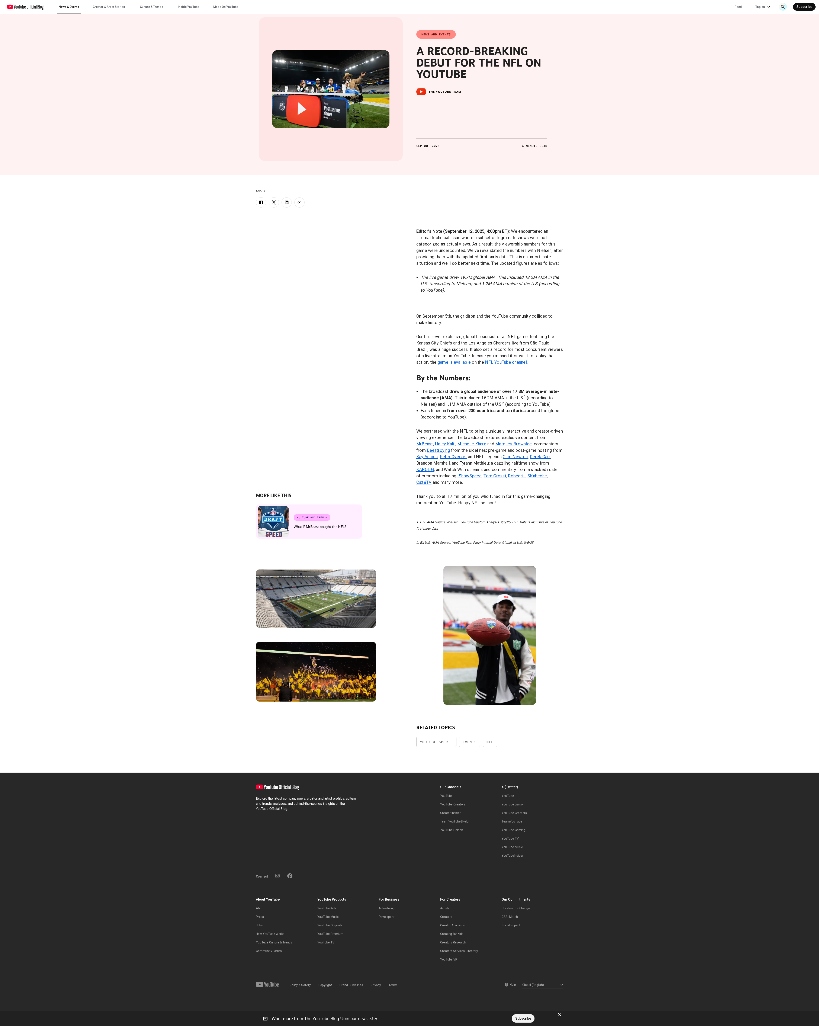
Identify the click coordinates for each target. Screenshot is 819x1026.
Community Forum (269, 951)
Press (260, 916)
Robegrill (516, 475)
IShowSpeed (469, 475)
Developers (386, 916)
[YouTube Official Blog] (25, 7)
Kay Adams (427, 456)
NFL (490, 742)
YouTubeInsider (512, 855)
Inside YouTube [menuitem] (188, 7)
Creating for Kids (451, 934)
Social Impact (511, 925)
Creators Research (453, 942)
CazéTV (424, 482)
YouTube (446, 796)
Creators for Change (516, 908)
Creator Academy (452, 925)
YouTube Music (512, 847)
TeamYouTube (512, 821)
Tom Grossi (495, 475)
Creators (446, 916)
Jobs (259, 925)
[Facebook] (261, 202)
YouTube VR (448, 959)
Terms (393, 985)
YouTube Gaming (514, 830)
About (260, 908)
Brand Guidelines (351, 985)
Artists (444, 908)
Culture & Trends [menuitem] (151, 7)
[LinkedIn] (287, 202)
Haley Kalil (445, 443)
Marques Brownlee (513, 443)
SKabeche (537, 475)
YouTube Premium (330, 934)
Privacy (376, 985)
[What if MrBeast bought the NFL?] (273, 521)
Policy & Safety (300, 985)
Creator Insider (450, 813)
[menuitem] (738, 7)
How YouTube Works (270, 934)
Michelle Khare (471, 443)
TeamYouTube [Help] (454, 821)
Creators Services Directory (459, 951)
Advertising (387, 908)
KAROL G (425, 469)
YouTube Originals (330, 925)
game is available (454, 362)
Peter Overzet (453, 456)
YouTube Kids (326, 908)
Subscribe (804, 7)
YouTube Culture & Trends (274, 942)
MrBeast (424, 443)
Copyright (325, 985)
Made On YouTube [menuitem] (225, 7)
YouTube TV (510, 838)
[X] (274, 202)
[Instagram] (277, 875)
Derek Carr (540, 456)
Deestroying (438, 450)
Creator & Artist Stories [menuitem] (109, 7)
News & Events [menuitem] (69, 7)
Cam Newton (515, 456)
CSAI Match (510, 916)
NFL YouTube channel (506, 362)
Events (470, 742)
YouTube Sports (436, 742)
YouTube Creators (452, 804)
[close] (559, 1014)
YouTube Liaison (451, 830)
